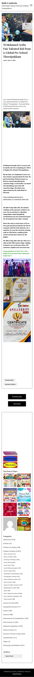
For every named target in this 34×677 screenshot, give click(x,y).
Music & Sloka (8, 571)
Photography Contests (10, 576)
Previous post (17, 397)
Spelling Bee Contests (10, 588)
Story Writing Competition (11, 596)
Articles (6, 543)
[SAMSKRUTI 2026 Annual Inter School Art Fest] (10, 480)
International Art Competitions (13, 618)
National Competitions (11, 626)
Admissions (7, 540)
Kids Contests (9, 3)
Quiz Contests (8, 582)
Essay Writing (8, 562)
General (6, 615)
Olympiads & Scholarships (11, 574)
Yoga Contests (8, 599)
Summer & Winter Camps (12, 634)
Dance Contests (8, 557)
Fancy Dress (7, 565)
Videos (5, 642)
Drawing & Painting (9, 560)
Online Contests (8, 630)
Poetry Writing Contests (11, 579)
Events (5, 611)
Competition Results (10, 607)
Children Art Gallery (10, 547)
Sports (6, 591)
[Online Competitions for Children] (10, 510)
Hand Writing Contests (10, 568)
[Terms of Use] (10, 524)
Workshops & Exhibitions (11, 645)
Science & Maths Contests (11, 585)
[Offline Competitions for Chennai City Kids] (24, 495)
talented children (10, 384)
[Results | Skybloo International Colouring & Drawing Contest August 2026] (10, 495)
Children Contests (9, 551)
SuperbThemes (17, 674)
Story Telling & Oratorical (11, 593)
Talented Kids (9, 380)
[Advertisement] (17, 80)
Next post (17, 404)
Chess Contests (8, 554)
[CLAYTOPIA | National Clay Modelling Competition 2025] (24, 524)
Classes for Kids (8, 603)
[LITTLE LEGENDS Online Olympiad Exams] (24, 510)
